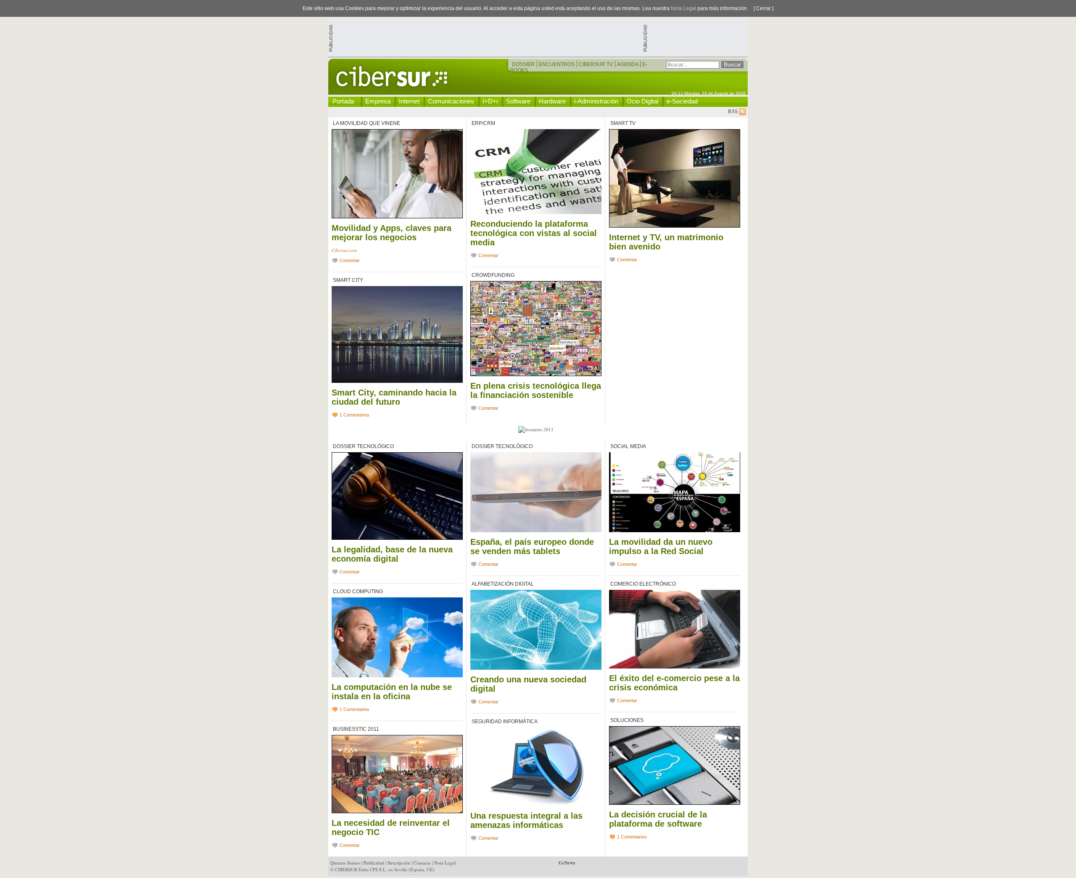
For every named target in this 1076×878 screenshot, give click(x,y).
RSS (733, 111)
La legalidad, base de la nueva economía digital (392, 554)
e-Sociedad (682, 101)
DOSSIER (524, 64)
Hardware (552, 101)
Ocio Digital (642, 101)
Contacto (422, 862)
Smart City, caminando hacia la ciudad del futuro (394, 397)
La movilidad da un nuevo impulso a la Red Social (660, 546)
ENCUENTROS (557, 64)
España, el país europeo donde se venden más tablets (532, 546)
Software (518, 101)
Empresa (377, 101)
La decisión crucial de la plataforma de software (658, 819)
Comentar (349, 260)
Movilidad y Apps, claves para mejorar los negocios (391, 232)
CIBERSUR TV (596, 64)
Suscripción (399, 862)
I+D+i (490, 101)
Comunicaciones (451, 101)
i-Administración (596, 101)
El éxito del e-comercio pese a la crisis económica (674, 683)
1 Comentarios (353, 414)
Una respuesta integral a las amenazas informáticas (526, 820)
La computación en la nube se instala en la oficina (392, 691)
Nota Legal (683, 8)
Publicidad (374, 862)
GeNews (567, 862)
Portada (343, 101)
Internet (409, 101)
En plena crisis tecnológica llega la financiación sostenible (535, 390)
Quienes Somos (345, 862)
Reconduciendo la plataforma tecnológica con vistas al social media (533, 233)
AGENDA (628, 64)
